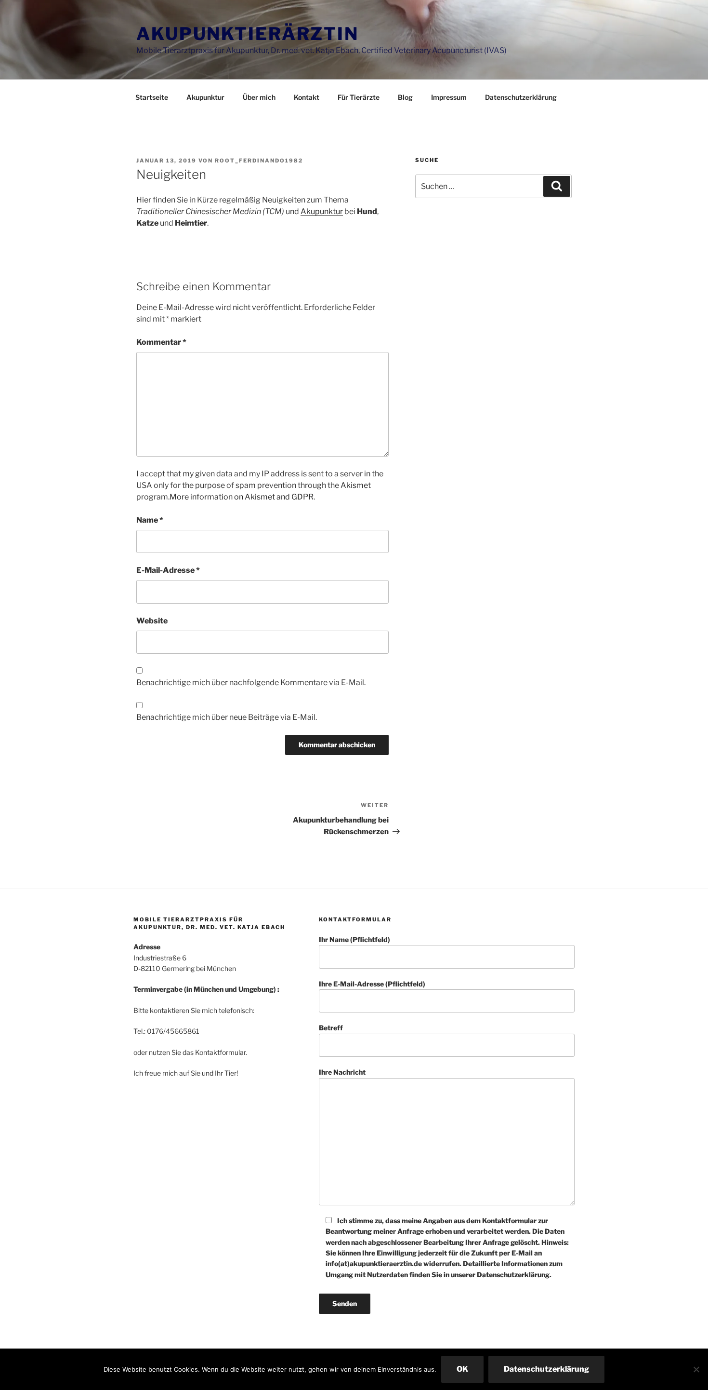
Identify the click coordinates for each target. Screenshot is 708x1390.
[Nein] (696, 1369)
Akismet (356, 485)
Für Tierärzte (359, 97)
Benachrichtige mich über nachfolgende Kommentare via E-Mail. (251, 682)
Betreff (331, 1028)
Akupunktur (205, 97)
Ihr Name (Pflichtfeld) (354, 939)
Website (152, 620)
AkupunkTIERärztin (247, 33)
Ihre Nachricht (342, 1072)
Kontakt (306, 97)
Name (149, 520)
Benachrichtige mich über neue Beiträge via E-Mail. (226, 717)
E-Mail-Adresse (168, 570)
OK (462, 1369)
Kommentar (161, 342)
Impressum (449, 97)
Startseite (151, 97)
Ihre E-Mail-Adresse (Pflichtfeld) (372, 984)
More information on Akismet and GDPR (242, 496)
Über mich (259, 97)
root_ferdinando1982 (259, 160)
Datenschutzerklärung (521, 97)
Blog (405, 97)
